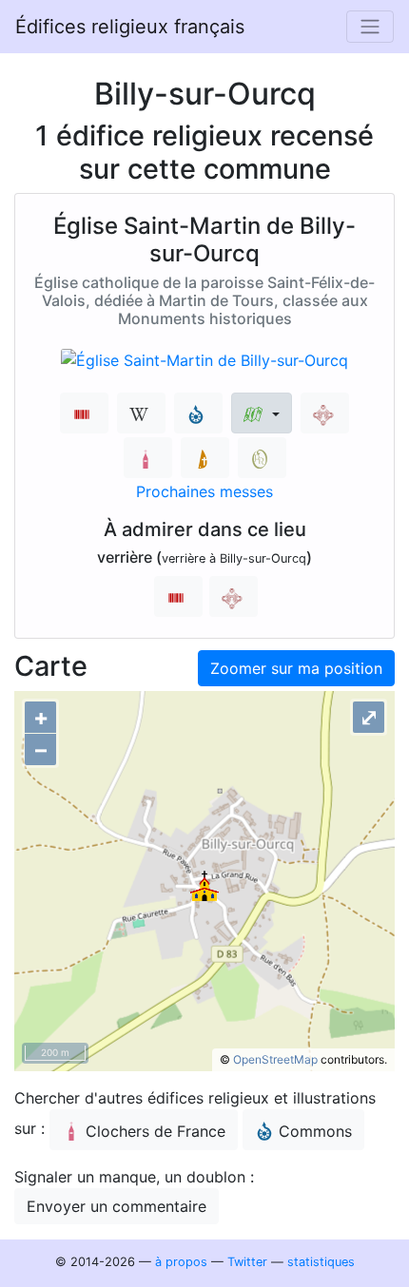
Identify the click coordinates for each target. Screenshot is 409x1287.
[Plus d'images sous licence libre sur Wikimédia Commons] (198, 413)
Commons (315, 1131)
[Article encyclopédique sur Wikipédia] (141, 413)
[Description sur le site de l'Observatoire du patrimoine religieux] (262, 457)
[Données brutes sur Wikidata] (84, 413)
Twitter (247, 1262)
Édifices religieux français (129, 26)
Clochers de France (155, 1131)
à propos (181, 1262)
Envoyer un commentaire (116, 1206)
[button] (261, 413)
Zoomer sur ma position (296, 668)
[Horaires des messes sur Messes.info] (205, 457)
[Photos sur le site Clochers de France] (148, 457)
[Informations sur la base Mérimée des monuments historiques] (325, 413)
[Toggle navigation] (370, 26)
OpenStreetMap (275, 1059)
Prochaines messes (204, 491)
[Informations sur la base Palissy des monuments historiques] (233, 596)
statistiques (321, 1262)
